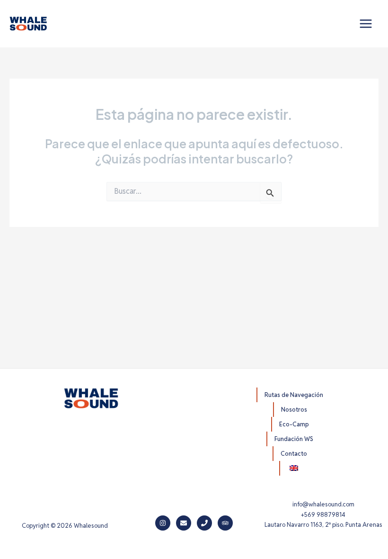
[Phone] (204, 523)
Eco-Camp (294, 424)
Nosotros (294, 410)
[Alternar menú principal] (366, 24)
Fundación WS (293, 439)
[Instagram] (162, 523)
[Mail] (183, 523)
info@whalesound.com (323, 504)
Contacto (294, 454)
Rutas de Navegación (294, 395)
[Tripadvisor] (225, 523)
